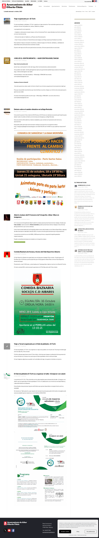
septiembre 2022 (78, 115)
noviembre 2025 (78, 42)
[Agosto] (7, 217)
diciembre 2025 (78, 40)
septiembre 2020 (78, 161)
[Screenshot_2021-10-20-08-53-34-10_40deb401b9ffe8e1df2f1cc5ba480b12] (7, 112)
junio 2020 (77, 166)
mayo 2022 (77, 122)
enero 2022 (77, 130)
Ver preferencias (91, 531)
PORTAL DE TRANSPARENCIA (17, 1)
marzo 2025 (77, 57)
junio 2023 (77, 97)
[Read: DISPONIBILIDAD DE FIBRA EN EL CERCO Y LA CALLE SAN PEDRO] (75, 250)
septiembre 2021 (78, 138)
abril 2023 (76, 101)
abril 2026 (76, 33)
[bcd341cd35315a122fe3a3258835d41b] (7, 254)
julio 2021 (76, 141)
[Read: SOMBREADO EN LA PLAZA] (75, 186)
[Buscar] (95, 6)
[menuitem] (6, 1)
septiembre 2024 (78, 69)
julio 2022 (76, 119)
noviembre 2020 (78, 157)
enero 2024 (77, 84)
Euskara (45, 1)
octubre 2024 (77, 67)
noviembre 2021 (78, 134)
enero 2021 (77, 153)
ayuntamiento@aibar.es (49, 532)
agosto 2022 (77, 117)
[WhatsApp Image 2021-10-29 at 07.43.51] (7, 61)
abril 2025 (76, 55)
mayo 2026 (77, 31)
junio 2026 (77, 29)
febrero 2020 (77, 174)
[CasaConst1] (7, 21)
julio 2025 (76, 50)
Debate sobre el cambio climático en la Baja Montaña (33, 109)
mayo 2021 (77, 145)
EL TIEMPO (40, 1)
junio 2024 (77, 75)
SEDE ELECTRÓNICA (6, 1)
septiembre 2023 (78, 92)
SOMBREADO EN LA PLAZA (84, 185)
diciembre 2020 (78, 155)
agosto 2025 (77, 48)
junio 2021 (76, 143)
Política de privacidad (81, 535)
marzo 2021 (77, 149)
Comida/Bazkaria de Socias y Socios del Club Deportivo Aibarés (37, 252)
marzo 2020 (77, 172)
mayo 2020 (77, 168)
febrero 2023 (77, 105)
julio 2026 (76, 27)
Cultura (28, 219)
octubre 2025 (77, 44)
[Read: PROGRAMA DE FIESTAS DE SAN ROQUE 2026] (75, 207)
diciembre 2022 (78, 109)
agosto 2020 (77, 162)
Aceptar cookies (65, 531)
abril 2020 (76, 170)
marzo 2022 (77, 126)
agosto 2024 (77, 71)
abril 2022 (76, 124)
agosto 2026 (77, 25)
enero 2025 (77, 61)
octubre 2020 (77, 159)
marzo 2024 (77, 80)
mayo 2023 (77, 99)
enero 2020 (77, 176)
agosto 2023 (77, 94)
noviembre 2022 (78, 111)
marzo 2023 (77, 103)
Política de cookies (73, 535)
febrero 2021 (77, 151)
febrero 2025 (77, 59)
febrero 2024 (77, 82)
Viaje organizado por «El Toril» (25, 19)
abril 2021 (76, 147)
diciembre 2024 (78, 63)
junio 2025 (77, 52)
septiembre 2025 (78, 46)
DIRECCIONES (33, 1)
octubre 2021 (77, 136)
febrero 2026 (77, 36)
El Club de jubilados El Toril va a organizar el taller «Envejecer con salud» (40, 374)
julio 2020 (76, 164)
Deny (78, 531)
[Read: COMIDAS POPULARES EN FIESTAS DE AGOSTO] (75, 229)
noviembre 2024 (78, 65)
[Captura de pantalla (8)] (7, 376)
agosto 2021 (77, 140)
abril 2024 (76, 78)
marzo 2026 (77, 34)
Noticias (25, 20)
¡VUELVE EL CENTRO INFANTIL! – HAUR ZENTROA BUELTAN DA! (36, 58)
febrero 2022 (77, 128)
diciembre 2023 (78, 86)
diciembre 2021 (78, 132)
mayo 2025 (77, 54)
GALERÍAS (27, 1)
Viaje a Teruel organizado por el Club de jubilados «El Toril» (35, 344)
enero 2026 (77, 38)
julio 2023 (76, 96)
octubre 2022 (77, 113)
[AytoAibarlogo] (17, 6)
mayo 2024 (77, 76)
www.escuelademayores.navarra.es (23, 393)
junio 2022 (77, 120)
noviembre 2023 (78, 88)
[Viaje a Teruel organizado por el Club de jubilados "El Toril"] (7, 346)
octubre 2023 (77, 90)
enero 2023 (77, 107)
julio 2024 (76, 73)
